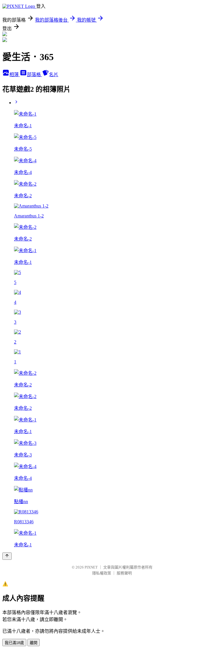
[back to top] (7, 556)
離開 (33, 643)
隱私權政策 (101, 573)
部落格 (34, 74)
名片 (53, 74)
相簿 (14, 74)
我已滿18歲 (14, 643)
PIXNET (91, 567)
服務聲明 (124, 573)
